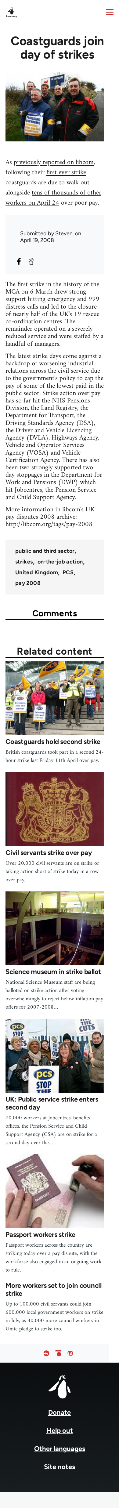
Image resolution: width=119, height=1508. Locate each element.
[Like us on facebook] (46, 1353)
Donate (59, 1412)
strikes (24, 561)
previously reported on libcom (54, 162)
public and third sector (44, 551)
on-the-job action (60, 561)
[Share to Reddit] (31, 261)
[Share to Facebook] (19, 261)
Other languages (59, 1449)
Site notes (59, 1467)
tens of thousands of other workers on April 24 (53, 198)
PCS (68, 572)
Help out (59, 1430)
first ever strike (66, 173)
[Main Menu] (109, 11)
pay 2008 (28, 583)
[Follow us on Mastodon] (70, 1353)
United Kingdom (36, 572)
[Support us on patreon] (58, 1353)
